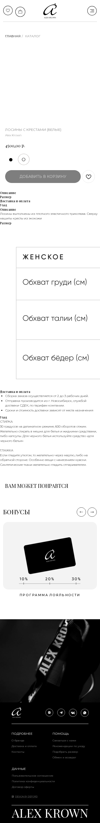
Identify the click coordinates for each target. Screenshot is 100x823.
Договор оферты (23, 787)
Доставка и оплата (24, 746)
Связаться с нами (64, 740)
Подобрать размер (65, 751)
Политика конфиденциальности (33, 781)
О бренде (18, 740)
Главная (13, 36)
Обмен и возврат (64, 757)
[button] (50, 555)
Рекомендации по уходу (69, 746)
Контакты (18, 751)
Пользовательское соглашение (32, 775)
